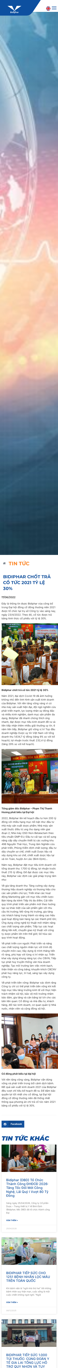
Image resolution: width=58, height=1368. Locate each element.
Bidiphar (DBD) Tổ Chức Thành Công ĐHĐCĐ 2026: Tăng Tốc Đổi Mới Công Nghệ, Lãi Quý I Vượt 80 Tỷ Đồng (27, 1188)
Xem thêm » (12, 1220)
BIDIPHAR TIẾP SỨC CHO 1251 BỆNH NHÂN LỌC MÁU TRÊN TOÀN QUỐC (28, 1277)
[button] (13, 1124)
